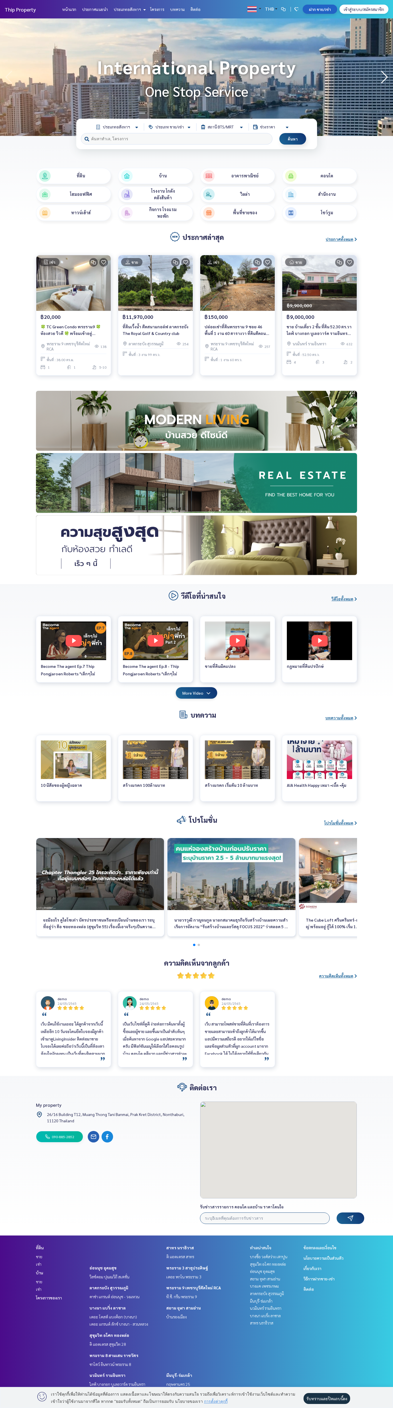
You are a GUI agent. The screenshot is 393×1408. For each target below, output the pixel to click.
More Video (192, 693)
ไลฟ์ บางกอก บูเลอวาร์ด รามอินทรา (117, 1384)
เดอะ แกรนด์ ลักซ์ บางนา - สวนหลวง (118, 1323)
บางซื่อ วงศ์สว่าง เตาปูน (268, 1256)
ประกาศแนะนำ (95, 9)
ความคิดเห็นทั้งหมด (336, 975)
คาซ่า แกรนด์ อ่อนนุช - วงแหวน (114, 1296)
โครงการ (157, 9)
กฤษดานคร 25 (178, 1384)
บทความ (177, 9)
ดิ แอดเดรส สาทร (180, 1256)
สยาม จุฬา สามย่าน (183, 1307)
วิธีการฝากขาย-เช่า (319, 1278)
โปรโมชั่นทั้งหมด (338, 822)
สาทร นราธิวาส (180, 1247)
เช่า (38, 1264)
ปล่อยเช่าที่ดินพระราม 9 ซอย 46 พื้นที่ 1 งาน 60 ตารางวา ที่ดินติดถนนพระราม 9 (236, 330)
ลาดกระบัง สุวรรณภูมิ (108, 1287)
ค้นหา (293, 138)
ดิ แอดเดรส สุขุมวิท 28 (107, 1344)
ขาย (39, 1256)
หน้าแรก (69, 9)
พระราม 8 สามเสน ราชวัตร (113, 1355)
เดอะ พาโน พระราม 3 (183, 1276)
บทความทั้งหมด (339, 717)
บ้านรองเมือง (176, 1316)
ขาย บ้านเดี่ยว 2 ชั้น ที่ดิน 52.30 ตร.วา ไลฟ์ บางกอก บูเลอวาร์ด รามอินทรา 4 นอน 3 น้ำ (319, 330)
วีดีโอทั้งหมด (342, 598)
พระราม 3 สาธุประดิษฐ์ (187, 1267)
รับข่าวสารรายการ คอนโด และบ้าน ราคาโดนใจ (242, 1206)
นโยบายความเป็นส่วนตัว (324, 1258)
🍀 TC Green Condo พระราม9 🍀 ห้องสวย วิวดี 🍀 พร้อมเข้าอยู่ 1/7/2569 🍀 (71, 330)
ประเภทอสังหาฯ (128, 9)
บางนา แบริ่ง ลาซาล (107, 1307)
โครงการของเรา (49, 1297)
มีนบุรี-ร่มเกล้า (179, 1375)
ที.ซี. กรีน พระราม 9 (181, 1296)
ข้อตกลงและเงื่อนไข (320, 1247)
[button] (384, 77)
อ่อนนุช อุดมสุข (103, 1267)
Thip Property (20, 9)
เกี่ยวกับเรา (312, 1268)
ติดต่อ (195, 9)
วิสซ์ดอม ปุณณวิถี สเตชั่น (109, 1276)
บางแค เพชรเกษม (264, 1285)
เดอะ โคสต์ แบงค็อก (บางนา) (113, 1316)
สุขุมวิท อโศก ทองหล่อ (109, 1335)
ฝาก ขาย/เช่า (320, 9)
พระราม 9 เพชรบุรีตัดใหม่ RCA (193, 1287)
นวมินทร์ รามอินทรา (107, 1375)
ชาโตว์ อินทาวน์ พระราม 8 (110, 1364)
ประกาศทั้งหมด (339, 239)
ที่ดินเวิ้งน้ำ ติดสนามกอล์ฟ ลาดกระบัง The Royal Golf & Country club (155, 330)
